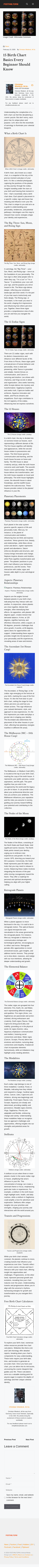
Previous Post (10, 1440)
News (7, 46)
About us (21, 1555)
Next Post (30, 1440)
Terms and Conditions (21, 1557)
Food (19, 1545)
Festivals (7, 1547)
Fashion (13, 1545)
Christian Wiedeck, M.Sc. (27, 49)
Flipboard (25, 1547)
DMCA (15, 1555)
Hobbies (26, 1545)
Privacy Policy (9, 1557)
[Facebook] (32, 85)
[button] (27, 4)
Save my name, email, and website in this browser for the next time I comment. (20, 1497)
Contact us (28, 1555)
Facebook (16, 1547)
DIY (32, 1545)
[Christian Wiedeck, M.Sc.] (9, 94)
